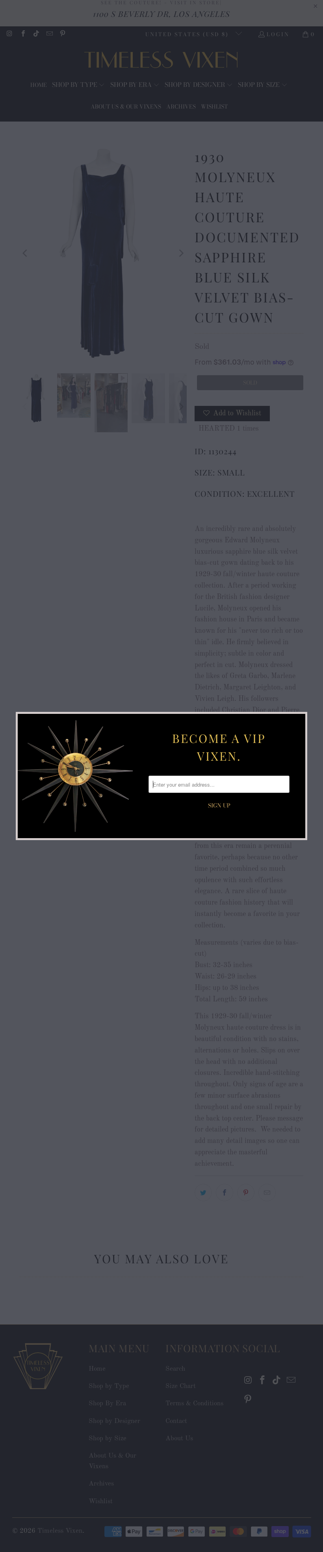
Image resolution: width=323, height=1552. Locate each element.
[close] (298, 721)
